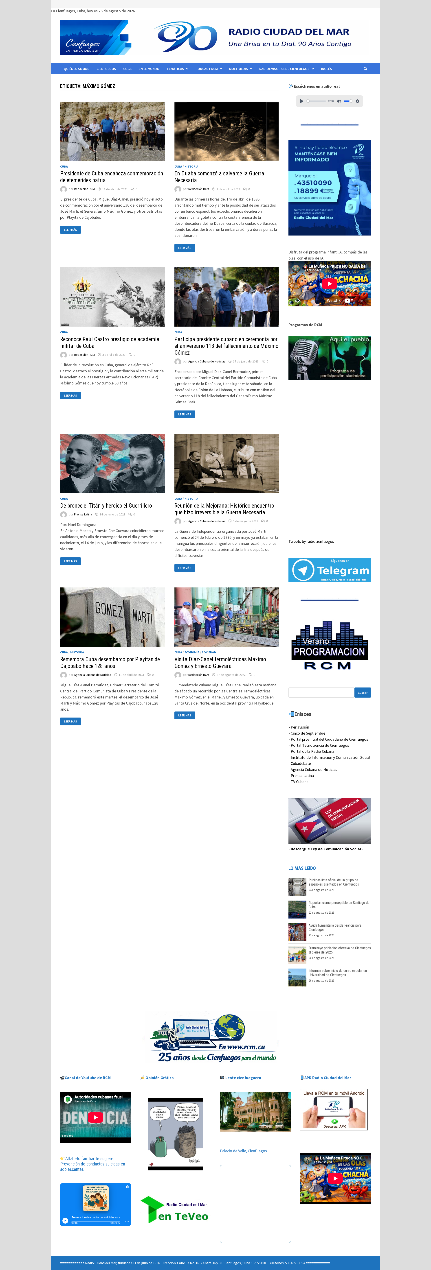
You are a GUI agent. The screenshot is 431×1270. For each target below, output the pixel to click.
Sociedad (209, 652)
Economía (192, 652)
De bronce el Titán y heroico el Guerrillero (106, 505)
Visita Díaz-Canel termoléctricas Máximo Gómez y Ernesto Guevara (220, 662)
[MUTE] (339, 101)
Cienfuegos (106, 68)
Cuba (127, 68)
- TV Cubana (298, 781)
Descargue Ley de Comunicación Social (326, 848)
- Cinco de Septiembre (306, 733)
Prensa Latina (83, 514)
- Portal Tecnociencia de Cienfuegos (318, 745)
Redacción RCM (84, 189)
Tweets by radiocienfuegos (311, 541)
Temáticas (175, 68)
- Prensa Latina (301, 775)
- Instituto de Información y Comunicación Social (329, 757)
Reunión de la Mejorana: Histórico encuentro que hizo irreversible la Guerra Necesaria (224, 509)
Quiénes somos (76, 68)
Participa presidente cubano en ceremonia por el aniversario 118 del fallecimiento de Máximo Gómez (226, 346)
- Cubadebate (299, 763)
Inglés (326, 68)
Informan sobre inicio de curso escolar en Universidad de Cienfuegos (338, 973)
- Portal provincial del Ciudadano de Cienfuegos (328, 739)
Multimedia (238, 68)
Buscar (362, 693)
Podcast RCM (207, 68)
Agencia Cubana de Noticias (206, 361)
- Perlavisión (298, 727)
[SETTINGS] (357, 101)
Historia (191, 166)
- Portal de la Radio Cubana (311, 751)
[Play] (301, 101)
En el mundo (149, 68)
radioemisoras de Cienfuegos (284, 68)
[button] (329, 358)
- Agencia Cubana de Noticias (312, 769)
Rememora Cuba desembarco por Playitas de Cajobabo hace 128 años (110, 662)
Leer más (72, 230)
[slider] (316, 101)
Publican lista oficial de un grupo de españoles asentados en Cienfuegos (334, 882)
